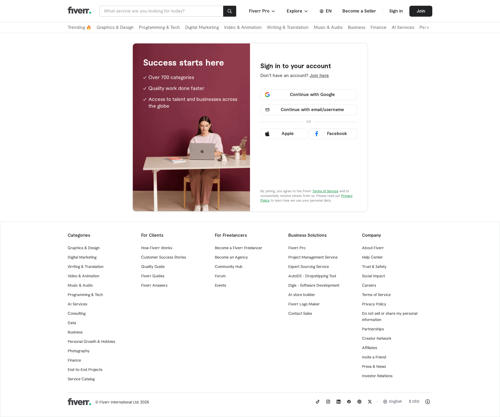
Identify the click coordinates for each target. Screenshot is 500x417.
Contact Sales (300, 314)
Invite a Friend (374, 357)
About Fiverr (373, 248)
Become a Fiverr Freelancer (238, 248)
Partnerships (373, 329)
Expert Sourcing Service (308, 267)
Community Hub (228, 267)
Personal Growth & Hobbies (91, 342)
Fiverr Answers (154, 285)
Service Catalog (81, 379)
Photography (79, 351)
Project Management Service (313, 257)
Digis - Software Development (313, 285)
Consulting (76, 314)
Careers (369, 285)
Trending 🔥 (79, 27)
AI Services (403, 27)
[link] (317, 401)
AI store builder (301, 295)
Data (72, 323)
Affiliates (369, 348)
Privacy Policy (374, 304)
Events (220, 285)
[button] (262, 11)
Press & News (374, 367)
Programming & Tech (159, 27)
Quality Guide (153, 267)
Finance (378, 27)
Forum (220, 276)
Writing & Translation (288, 27)
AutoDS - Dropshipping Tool (312, 276)
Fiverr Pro (296, 248)
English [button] (395, 401)
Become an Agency (231, 257)
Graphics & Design (115, 27)
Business (356, 27)
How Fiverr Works (156, 248)
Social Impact (373, 276)
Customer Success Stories (163, 257)
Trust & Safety (374, 267)
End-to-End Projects (85, 370)
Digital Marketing (202, 27)
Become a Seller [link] (359, 11)
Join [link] (421, 11)
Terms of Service (325, 191)
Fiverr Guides (152, 276)
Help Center (372, 257)
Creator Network (376, 339)
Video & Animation (243, 27)
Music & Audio (328, 27)
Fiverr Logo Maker (304, 304)
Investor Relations (377, 376)
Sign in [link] (396, 11)
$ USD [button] (414, 401)
